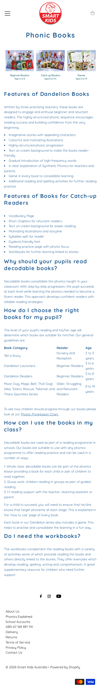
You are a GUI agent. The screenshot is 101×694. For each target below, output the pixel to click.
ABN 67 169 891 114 (19, 627)
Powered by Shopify (65, 667)
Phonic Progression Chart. (39, 414)
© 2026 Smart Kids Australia (26, 667)
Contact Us (14, 652)
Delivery (12, 632)
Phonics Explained (19, 616)
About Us (12, 611)
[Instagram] (49, 596)
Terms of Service (18, 642)
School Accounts (18, 622)
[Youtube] (58, 596)
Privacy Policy (16, 647)
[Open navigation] (7, 13)
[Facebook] (41, 596)
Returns (11, 637)
